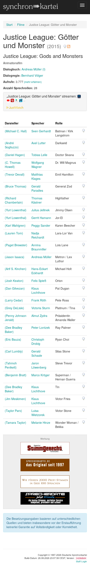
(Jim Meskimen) (15, 399)
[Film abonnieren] (68, 45)
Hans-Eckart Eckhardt (39, 271)
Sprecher (37, 123)
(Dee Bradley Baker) (13, 329)
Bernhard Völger (32, 75)
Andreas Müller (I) (33, 69)
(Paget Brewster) (16, 245)
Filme (20, 24)
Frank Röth (38, 300)
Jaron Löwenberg (38, 365)
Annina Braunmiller (38, 247)
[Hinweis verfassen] (65, 45)
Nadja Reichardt (37, 235)
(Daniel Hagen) (15, 155)
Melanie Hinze (40, 422)
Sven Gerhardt (41, 131)
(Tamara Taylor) (15, 422)
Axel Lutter (38, 143)
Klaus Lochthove (38, 290)
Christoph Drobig (37, 341)
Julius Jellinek (40, 210)
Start (9, 24)
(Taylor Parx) (13, 411)
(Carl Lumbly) (14, 351)
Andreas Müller (41, 257)
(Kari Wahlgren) (15, 225)
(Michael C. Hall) (16, 131)
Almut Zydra (39, 316)
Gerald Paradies (37, 188)
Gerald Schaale (36, 353)
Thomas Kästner (36, 200)
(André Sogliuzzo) (12, 145)
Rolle (59, 123)
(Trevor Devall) (14, 174)
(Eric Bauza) (13, 339)
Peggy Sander (40, 225)
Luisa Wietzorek (38, 413)
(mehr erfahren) (33, 82)
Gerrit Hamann (41, 218)
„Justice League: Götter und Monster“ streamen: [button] (41, 98)
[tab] (45, 101)
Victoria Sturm (40, 308)
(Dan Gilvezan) (15, 288)
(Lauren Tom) (14, 233)
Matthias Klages (37, 176)
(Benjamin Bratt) (15, 375)
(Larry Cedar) (14, 300)
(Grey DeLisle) (14, 308)
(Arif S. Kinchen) (15, 269)
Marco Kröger (40, 375)
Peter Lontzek (40, 327)
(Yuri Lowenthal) (15, 210)
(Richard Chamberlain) (14, 200)
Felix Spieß (38, 281)
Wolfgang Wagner (37, 164)
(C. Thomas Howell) (13, 164)
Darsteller (11, 123)
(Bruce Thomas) (15, 186)
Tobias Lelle (39, 155)
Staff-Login (81, 561)
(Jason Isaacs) (14, 257)
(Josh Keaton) (14, 281)
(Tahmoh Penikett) (11, 365)
